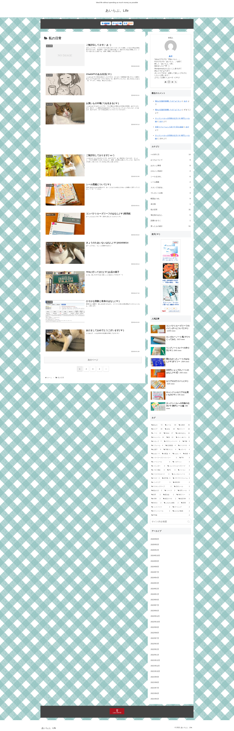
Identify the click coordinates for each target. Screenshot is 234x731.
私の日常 (171, 210)
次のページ (93, 360)
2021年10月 (155, 671)
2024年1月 (155, 594)
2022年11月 (155, 616)
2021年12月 (155, 660)
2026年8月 (155, 539)
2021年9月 (155, 677)
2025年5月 (155, 544)
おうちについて (171, 160)
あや (170, 56)
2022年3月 (155, 644)
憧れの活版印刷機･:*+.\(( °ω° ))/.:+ (168, 101)
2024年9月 (155, 561)
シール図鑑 (171, 182)
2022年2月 (155, 649)
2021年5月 (155, 699)
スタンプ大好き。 (171, 187)
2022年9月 (155, 627)
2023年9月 (155, 600)
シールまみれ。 (171, 176)
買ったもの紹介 (171, 226)
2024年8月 (155, 567)
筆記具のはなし (171, 215)
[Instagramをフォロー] (168, 82)
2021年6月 (155, 693)
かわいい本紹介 (171, 171)
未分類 (171, 204)
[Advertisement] (93, 141)
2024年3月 (155, 583)
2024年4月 (155, 578)
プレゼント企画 (171, 193)
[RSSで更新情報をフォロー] (175, 82)
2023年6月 (155, 611)
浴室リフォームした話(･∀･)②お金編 (169, 127)
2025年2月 (155, 550)
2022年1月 (155, 655)
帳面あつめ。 (171, 199)
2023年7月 (155, 605)
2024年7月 (155, 572)
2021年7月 (155, 688)
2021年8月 (155, 682)
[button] (188, 521)
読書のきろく (171, 221)
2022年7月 (155, 638)
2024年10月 (155, 555)
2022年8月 (155, 633)
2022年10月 (155, 622)
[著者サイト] (165, 82)
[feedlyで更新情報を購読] (172, 82)
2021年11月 (155, 666)
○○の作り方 (171, 154)
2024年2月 (155, 589)
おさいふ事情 (171, 165)
